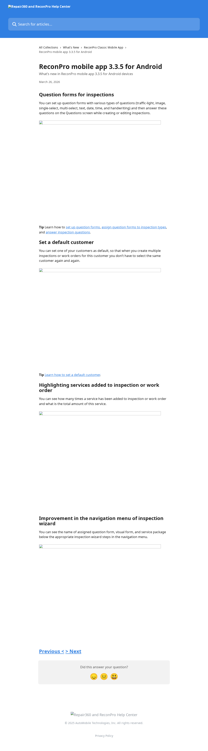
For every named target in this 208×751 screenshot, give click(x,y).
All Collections (48, 47)
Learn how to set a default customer (72, 375)
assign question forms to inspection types (134, 227)
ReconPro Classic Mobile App (103, 47)
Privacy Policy (104, 736)
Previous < (51, 651)
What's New (71, 47)
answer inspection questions (68, 232)
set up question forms (83, 227)
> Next (73, 651)
